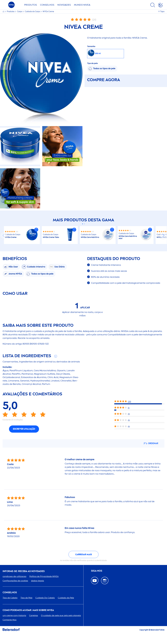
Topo (162, 11)
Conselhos (47, 4)
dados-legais (37, 580)
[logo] (11, 6)
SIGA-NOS (96, 571)
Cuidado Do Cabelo (45, 597)
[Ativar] (160, 5)
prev (3, 235)
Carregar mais (83, 554)
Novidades (64, 4)
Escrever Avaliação (24, 429)
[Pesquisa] (153, 5)
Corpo (20, 11)
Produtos (30, 4)
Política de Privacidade (44, 576)
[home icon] (4, 11)
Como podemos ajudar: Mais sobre (28, 610)
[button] (36, 230)
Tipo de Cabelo (10, 597)
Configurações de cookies (15, 580)
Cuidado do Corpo (32, 11)
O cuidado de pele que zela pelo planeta (61, 615)
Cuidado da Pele (66, 597)
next (163, 235)
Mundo (82, 4)
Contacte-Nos (9, 619)
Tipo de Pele (26, 597)
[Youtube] (94, 580)
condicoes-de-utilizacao (14, 576)
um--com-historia (14, 615)
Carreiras (33, 615)
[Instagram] (104, 580)
